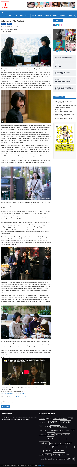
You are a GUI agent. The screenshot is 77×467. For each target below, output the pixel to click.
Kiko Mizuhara (36, 401)
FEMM (67, 430)
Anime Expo (48, 418)
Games (10, 15)
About (70, 15)
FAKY (61, 430)
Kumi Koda (44, 443)
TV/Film (34, 15)
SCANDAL (48, 454)
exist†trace (54, 430)
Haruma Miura (59, 434)
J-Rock (21, 15)
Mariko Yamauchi (45, 401)
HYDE (50, 438)
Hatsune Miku (66, 434)
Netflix (41, 451)
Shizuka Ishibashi (15, 402)
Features (62, 15)
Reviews (55, 15)
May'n (49, 447)
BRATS (47, 426)
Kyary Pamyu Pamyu (57, 443)
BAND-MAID (65, 422)
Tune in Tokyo (56, 454)
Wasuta (48, 459)
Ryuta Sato (42, 454)
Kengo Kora (27, 401)
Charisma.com (55, 426)
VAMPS (42, 459)
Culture (40, 15)
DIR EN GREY (63, 426)
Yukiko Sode (24, 402)
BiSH (41, 426)
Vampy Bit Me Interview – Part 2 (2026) (64, 118)
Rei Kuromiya (59, 451)
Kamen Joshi (63, 439)
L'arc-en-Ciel (68, 443)
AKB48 (42, 418)
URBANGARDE (65, 454)
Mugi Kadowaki (5, 402)
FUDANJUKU (43, 434)
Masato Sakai (43, 447)
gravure (51, 434)
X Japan (55, 459)
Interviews (48, 15)
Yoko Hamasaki (62, 459)
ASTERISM (71, 418)
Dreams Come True (44, 430)
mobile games (63, 447)
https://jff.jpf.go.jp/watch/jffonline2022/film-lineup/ (13, 393)
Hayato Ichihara (43, 439)
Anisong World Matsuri (60, 418)
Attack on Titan (42, 422)
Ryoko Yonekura (69, 451)
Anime (3, 15)
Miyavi (55, 447)
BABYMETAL (53, 422)
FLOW (73, 430)
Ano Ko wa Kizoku (11, 401)
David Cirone (15, 26)
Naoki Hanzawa (71, 447)
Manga (27, 15)
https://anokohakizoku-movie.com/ (17, 396)
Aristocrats (20, 401)
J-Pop (15, 15)
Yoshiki (70, 458)
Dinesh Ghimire (40, 465)
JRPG (57, 439)
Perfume (48, 451)
